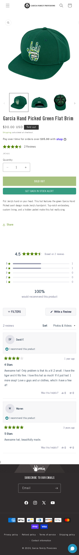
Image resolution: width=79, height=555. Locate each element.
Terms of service (48, 534)
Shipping (7, 132)
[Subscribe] (56, 488)
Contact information (41, 540)
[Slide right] (75, 103)
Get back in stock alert (39, 191)
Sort (45, 325)
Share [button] (10, 224)
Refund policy (29, 534)
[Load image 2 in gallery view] (39, 102)
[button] (7, 5)
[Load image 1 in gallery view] (18, 102)
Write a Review (64, 313)
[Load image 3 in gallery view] (60, 102)
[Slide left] (4, 103)
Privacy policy (11, 534)
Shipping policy (67, 534)
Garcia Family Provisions (44, 548)
